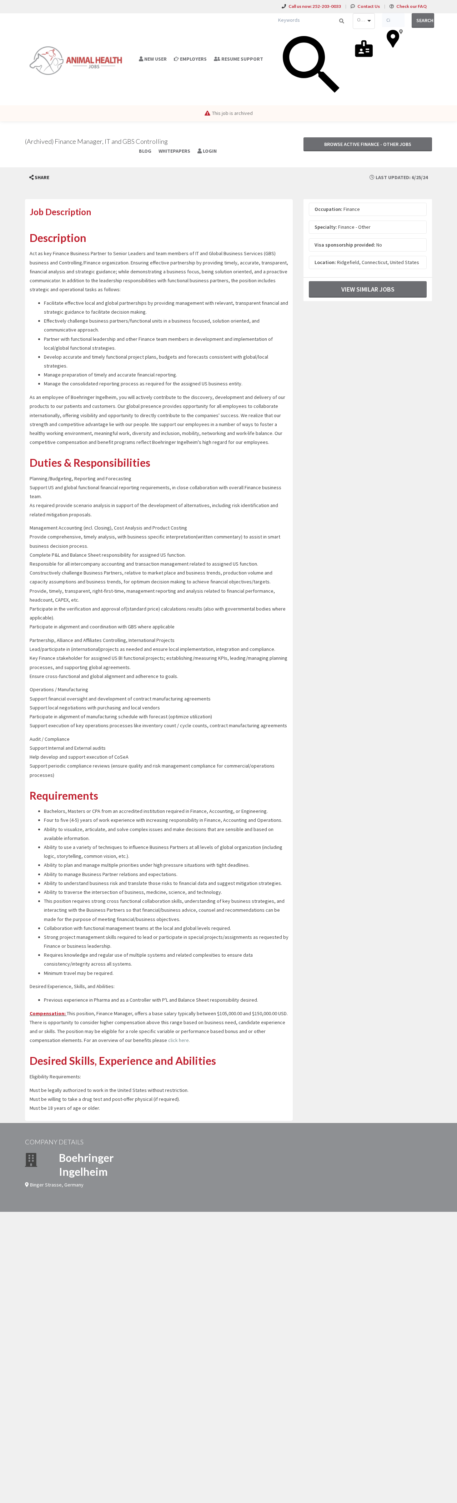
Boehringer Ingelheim (86, 1164)
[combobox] (364, 21)
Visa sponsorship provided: (345, 245)
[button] (39, 177)
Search (424, 20)
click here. (179, 1040)
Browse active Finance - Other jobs (367, 144)
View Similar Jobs (368, 289)
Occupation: (328, 209)
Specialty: (326, 227)
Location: (325, 262)
